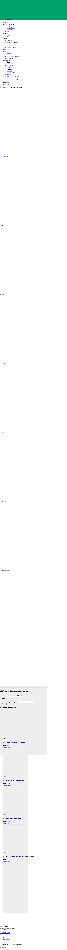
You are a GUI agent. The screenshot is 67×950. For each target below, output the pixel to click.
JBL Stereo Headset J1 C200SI (14, 742)
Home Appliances (5, 156)
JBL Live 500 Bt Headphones (13, 780)
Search (17, 79)
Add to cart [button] (6, 748)
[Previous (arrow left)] (0, 949)
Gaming (2, 225)
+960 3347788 (5, 933)
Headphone (10, 696)
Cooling (2, 640)
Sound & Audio (4, 294)
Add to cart (3, 703)
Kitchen (2, 433)
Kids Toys (3, 363)
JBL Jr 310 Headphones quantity (9, 702)
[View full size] (47, 687)
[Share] (4, 947)
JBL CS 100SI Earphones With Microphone (18, 856)
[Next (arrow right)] (2, 949)
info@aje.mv (4, 935)
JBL (5, 738)
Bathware (3, 502)
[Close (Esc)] (5, 947)
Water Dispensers (5, 571)
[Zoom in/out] (0, 947)
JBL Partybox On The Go (12, 818)
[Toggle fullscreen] (2, 947)
